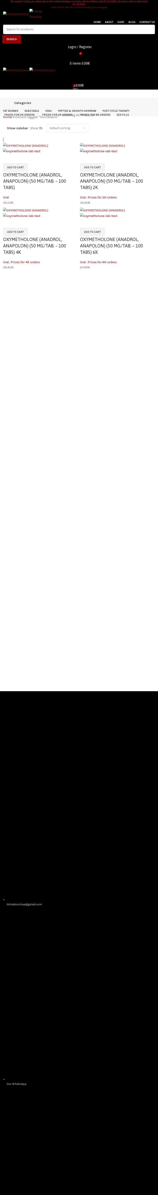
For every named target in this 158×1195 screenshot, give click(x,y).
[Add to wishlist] (8, 158)
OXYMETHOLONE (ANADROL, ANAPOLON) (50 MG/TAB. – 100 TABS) (34, 181)
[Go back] (8, 103)
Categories (22, 103)
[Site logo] (16, 14)
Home (8, 117)
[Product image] (21, 151)
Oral (6, 197)
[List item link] (79, 829)
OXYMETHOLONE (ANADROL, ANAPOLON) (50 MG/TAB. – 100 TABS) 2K (111, 181)
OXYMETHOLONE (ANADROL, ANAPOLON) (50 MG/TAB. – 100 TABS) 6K (111, 246)
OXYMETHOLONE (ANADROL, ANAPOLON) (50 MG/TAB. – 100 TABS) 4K (34, 246)
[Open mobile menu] (79, 93)
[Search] (79, 77)
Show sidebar (17, 128)
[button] (15, 167)
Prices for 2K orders (102, 197)
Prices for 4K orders (25, 262)
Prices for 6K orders (102, 262)
